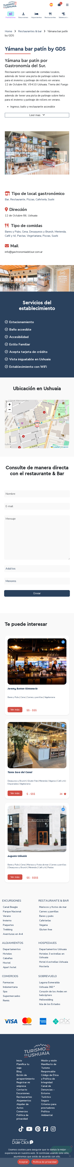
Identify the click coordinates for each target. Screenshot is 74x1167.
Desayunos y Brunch (41, 232)
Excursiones (23, 17)
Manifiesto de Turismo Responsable (48, 1068)
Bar (7, 199)
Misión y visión (49, 1060)
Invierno (7, 920)
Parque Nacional (12, 911)
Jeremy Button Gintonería (23, 689)
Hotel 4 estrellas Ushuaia (53, 962)
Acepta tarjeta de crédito (28, 352)
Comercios (22, 1111)
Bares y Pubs (13, 232)
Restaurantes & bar (30, 31)
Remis (6, 1000)
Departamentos (12, 949)
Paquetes (8, 925)
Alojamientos (36, 17)
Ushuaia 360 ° (47, 987)
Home (8, 31)
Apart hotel (9, 967)
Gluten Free (33, 781)
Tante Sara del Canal (20, 772)
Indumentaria (10, 987)
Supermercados (11, 996)
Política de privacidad (45, 1161)
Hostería (44, 966)
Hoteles (7, 953)
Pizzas (30, 199)
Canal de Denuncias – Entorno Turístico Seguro (48, 1093)
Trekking (7, 929)
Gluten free (45, 929)
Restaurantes (50, 17)
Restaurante (17, 199)
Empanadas (13, 784)
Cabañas (8, 958)
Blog (19, 1071)
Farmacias (8, 982)
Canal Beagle (10, 907)
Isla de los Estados (49, 1004)
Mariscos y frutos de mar (53, 907)
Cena (25, 232)
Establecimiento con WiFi (28, 367)
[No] (69, 1156)
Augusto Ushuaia (17, 856)
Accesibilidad (19, 337)
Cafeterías (45, 920)
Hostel (6, 962)
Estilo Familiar (19, 344)
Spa (5, 991)
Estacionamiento (21, 322)
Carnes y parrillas (35, 697)
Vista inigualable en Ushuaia (30, 359)
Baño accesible (20, 329)
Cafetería (41, 199)
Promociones (11, 17)
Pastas (21, 236)
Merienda (60, 232)
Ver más (14, 709)
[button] (51, 4)
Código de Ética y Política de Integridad (50, 1079)
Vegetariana (34, 236)
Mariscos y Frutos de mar (38, 864)
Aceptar (23, 1161)
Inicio (19, 1060)
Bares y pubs (46, 916)
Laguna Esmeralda (49, 982)
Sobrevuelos (63, 17)
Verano (7, 916)
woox (65, 446)
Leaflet (56, 446)
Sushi (51, 199)
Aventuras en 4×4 (13, 934)
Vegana (52, 781)
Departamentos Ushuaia (53, 949)
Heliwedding (46, 999)
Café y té (10, 236)
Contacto (22, 1089)
